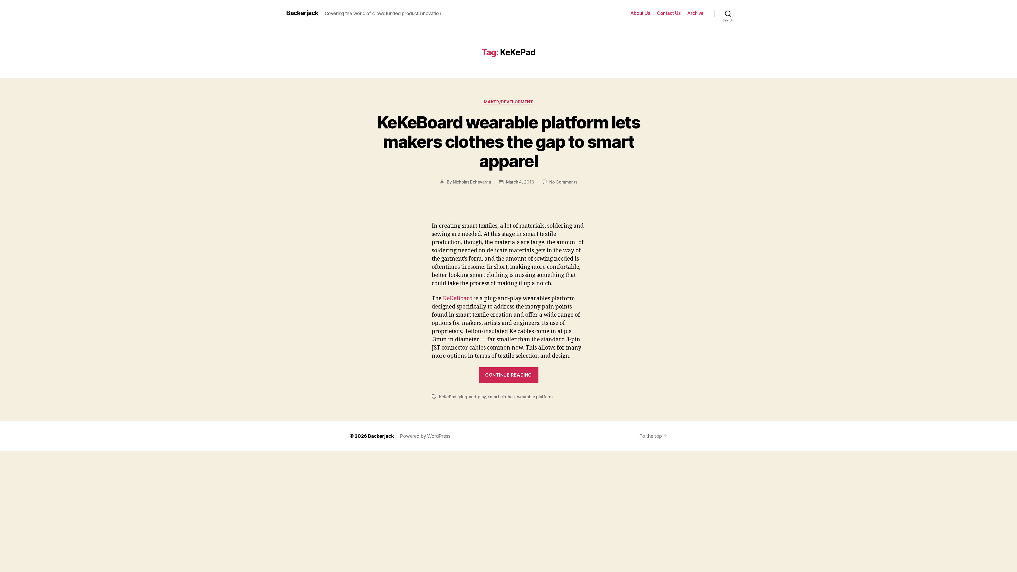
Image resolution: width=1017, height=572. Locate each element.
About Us (640, 13)
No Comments (563, 182)
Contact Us (669, 13)
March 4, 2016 (520, 182)
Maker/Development (508, 102)
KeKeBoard (458, 298)
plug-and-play (472, 396)
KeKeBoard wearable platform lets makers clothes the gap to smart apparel (508, 141)
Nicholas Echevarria (472, 182)
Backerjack (302, 13)
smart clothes (501, 396)
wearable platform (535, 396)
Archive (695, 13)
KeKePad (447, 396)
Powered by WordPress (425, 436)
